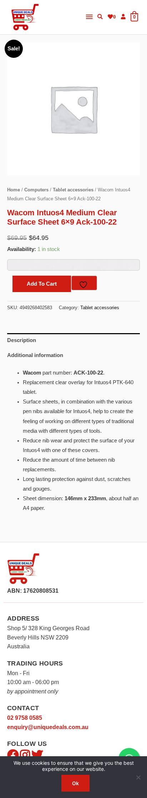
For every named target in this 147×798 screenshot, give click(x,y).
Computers (36, 189)
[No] (138, 777)
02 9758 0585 (24, 718)
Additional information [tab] (35, 355)
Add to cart (42, 284)
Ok (75, 783)
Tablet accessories (73, 189)
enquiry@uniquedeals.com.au (47, 727)
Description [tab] (21, 340)
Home (13, 189)
